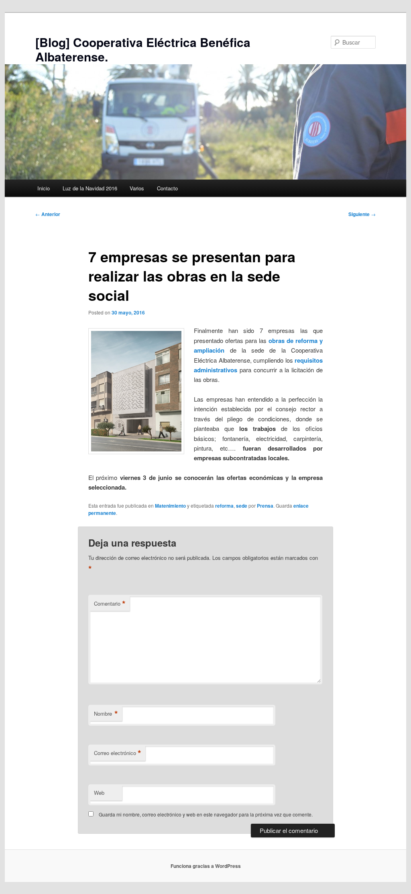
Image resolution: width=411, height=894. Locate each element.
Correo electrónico (117, 753)
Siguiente (362, 214)
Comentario (110, 603)
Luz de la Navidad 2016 (90, 188)
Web (99, 792)
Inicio (43, 188)
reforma (224, 505)
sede (241, 505)
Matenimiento (170, 505)
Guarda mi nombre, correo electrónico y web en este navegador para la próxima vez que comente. (206, 814)
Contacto (167, 188)
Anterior (47, 214)
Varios (137, 188)
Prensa (265, 505)
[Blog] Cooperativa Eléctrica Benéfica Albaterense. (142, 49)
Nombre (106, 713)
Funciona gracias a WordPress (206, 866)
